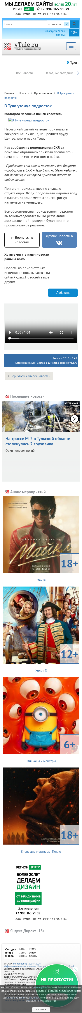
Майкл (58, 569)
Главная (9, 93)
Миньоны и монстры (51, 750)
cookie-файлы (40, 987)
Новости (24, 93)
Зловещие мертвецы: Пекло (50, 841)
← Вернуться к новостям (22, 239)
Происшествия (43, 93)
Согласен (41, 1009)
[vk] (59, 243)
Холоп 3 (57, 660)
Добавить (63, 293)
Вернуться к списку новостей (30, 376)
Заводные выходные (59, 73)
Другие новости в (59, 236)
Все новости (24, 73)
